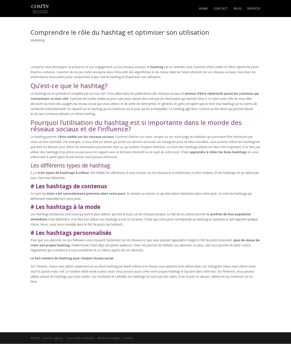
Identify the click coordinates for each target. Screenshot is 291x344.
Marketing (37, 40)
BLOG (238, 8)
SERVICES (254, 8)
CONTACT (220, 8)
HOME (203, 8)
